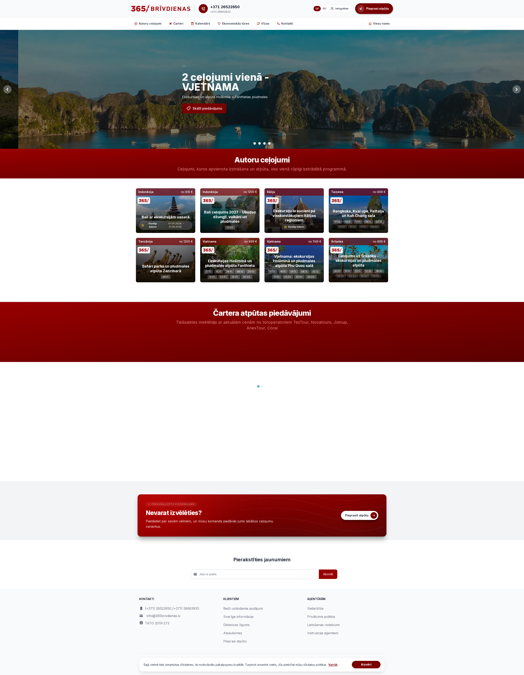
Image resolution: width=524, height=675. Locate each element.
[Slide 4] (269, 143)
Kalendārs (202, 23)
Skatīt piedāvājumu (189, 108)
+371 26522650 (225, 7)
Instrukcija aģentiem (322, 633)
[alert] (166, 66)
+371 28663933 (220, 11)
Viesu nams (381, 23)
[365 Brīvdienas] (160, 8)
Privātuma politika (321, 617)
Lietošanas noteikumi (323, 625)
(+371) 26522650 (158, 608)
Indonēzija (146, 192)
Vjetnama (209, 241)
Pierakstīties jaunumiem (262, 560)
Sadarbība (315, 608)
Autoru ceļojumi (150, 23)
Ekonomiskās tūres (235, 23)
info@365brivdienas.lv (164, 616)
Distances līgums (236, 625)
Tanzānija (145, 241)
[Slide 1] (254, 143)
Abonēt (328, 574)
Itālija (271, 192)
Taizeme (337, 192)
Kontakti (287, 23)
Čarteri (178, 23)
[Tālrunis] (203, 8)
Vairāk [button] (333, 664)
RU (324, 8)
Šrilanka (337, 241)
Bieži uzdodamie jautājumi (243, 608)
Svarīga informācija (238, 617)
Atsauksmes (232, 633)
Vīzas (265, 23)
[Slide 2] (259, 143)
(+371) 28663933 (185, 608)
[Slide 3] (264, 143)
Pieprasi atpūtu (235, 641)
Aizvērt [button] (366, 664)
